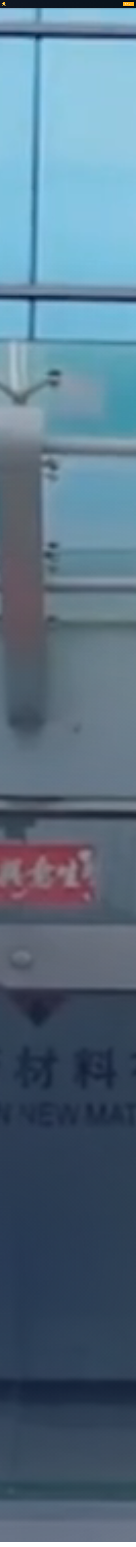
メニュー (128, 4)
